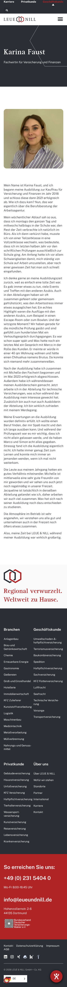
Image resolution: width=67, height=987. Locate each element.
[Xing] (18, 957)
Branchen (12, 629)
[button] (7, 10)
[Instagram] (12, 957)
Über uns (41, 764)
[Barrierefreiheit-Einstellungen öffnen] (56, 976)
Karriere (9, 1)
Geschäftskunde (53, 1)
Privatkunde (28, 1)
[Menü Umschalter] (60, 19)
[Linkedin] (5, 957)
